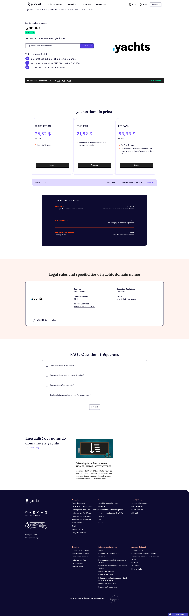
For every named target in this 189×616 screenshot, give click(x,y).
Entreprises (86, 4)
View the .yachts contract (84, 306)
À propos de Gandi (138, 550)
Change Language (32, 538)
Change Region (31, 534)
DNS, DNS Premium (79, 533)
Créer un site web (55, 4)
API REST (134, 513)
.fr (64, 80)
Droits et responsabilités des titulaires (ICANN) (112, 561)
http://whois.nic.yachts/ (126, 299)
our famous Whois (95, 598)
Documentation (137, 510)
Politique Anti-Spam (105, 575)
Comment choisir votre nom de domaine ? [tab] (67, 375)
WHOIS (100, 523)
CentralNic (121, 291)
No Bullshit (135, 562)
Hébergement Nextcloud (81, 516)
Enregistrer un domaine (80, 550)
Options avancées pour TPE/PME (110, 513)
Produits (72, 4)
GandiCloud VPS (78, 523)
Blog (134, 4)
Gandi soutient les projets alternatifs (144, 553)
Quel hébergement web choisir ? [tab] (63, 365)
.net (69, 80)
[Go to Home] (34, 4)
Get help (94, 407)
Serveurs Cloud (77, 563)
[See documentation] (63, 206)
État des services (137, 506)
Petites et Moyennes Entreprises (110, 510)
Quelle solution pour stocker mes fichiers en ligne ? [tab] (70, 395)
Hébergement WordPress (81, 513)
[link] (26, 512)
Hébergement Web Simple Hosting (85, 510)
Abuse (100, 550)
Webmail (101, 516)
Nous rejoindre (136, 569)
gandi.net (30, 10)
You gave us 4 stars (32, 516)
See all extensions (154, 80)
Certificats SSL (77, 529)
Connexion (155, 4)
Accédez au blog (32, 448)
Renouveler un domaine (80, 557)
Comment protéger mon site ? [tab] (62, 385)
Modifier (150, 182)
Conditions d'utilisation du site (109, 553)
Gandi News (135, 566)
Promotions (101, 4)
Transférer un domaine (80, 553)
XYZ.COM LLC (79, 291)
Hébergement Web (79, 560)
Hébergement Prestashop (81, 519)
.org (58, 80)
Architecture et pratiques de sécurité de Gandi (146, 558)
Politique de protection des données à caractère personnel (112, 579)
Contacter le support (139, 503)
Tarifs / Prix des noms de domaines (61, 10)
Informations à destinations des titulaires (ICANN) (113, 567)
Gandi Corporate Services (108, 503)
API (99, 519)
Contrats (101, 557)
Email (74, 526)
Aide (145, 4)
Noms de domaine (41, 10)
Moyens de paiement (106, 571)
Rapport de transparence (107, 587)
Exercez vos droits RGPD (107, 584)
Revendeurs (102, 506)
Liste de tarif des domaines (82, 506)
